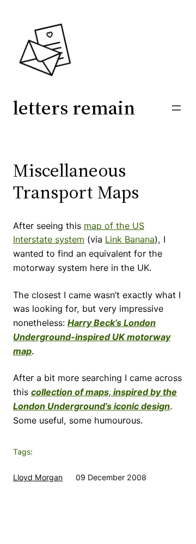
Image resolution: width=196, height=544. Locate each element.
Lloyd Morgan (38, 477)
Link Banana (130, 239)
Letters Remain (74, 107)
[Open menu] (176, 107)
